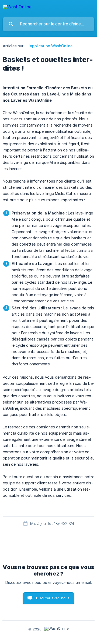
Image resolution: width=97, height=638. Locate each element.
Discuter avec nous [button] (53, 598)
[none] (17, 7)
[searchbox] (48, 24)
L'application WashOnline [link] (49, 46)
